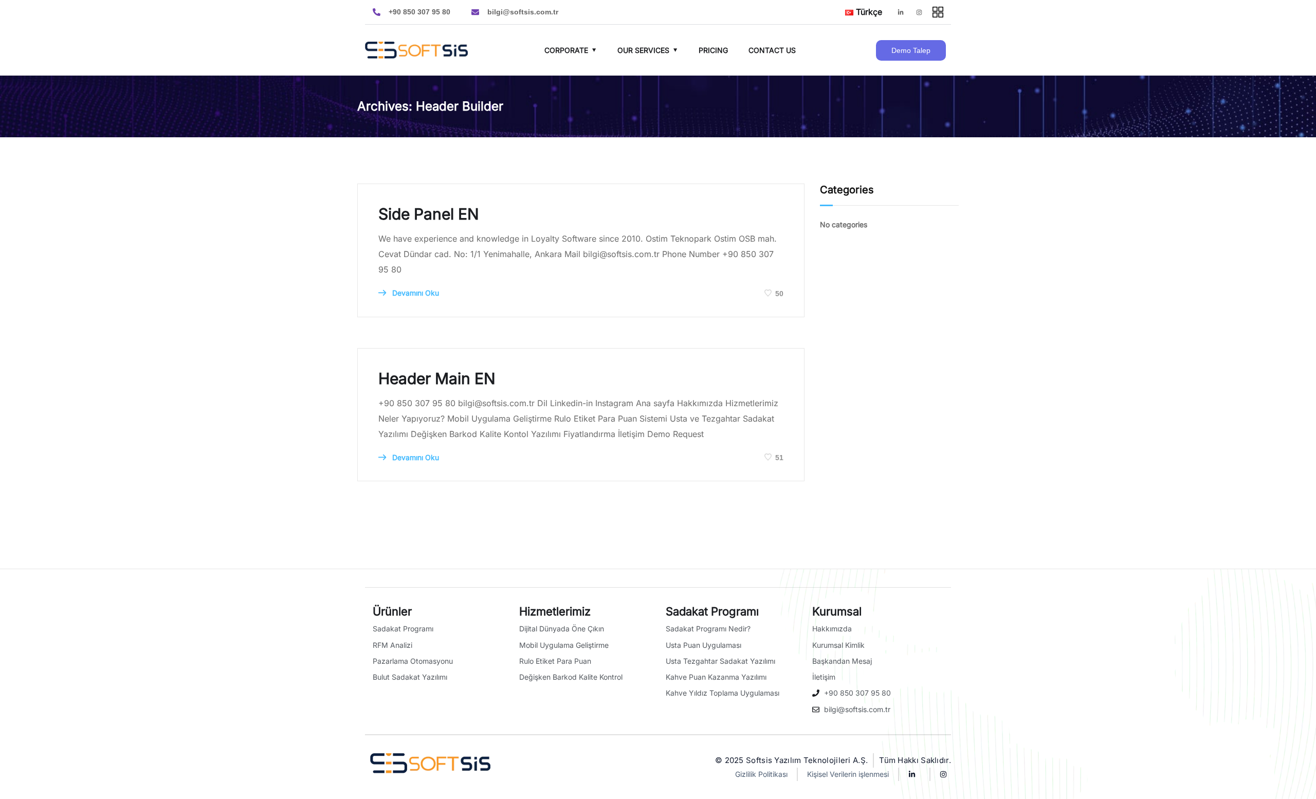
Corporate (566, 50)
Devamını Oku (414, 292)
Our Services (643, 50)
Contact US (772, 50)
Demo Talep (910, 50)
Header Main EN (437, 378)
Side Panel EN (428, 214)
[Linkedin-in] (901, 12)
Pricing (713, 50)
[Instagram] (919, 12)
